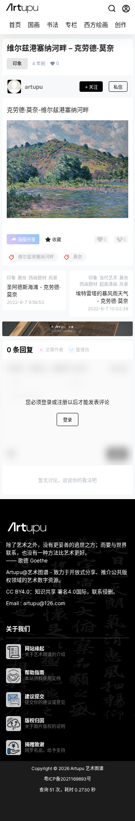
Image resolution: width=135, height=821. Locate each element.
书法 (52, 24)
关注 (93, 87)
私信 (118, 87)
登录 (67, 420)
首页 (15, 24)
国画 (34, 24)
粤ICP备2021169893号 (67, 779)
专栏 (71, 24)
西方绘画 (96, 24)
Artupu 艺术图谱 (86, 768)
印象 (17, 63)
